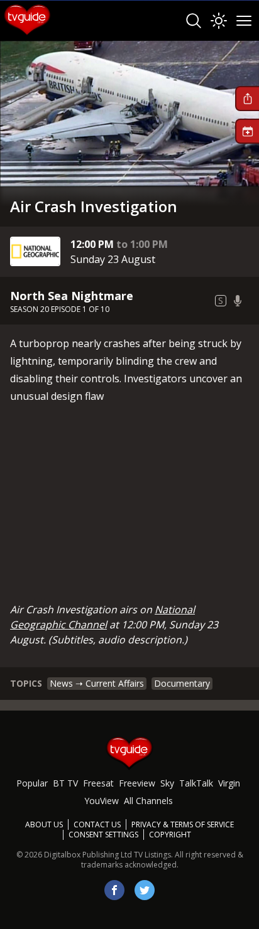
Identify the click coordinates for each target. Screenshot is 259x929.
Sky (167, 783)
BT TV (65, 783)
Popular (32, 783)
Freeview (137, 783)
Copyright (170, 834)
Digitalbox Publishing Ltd (88, 854)
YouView (101, 801)
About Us (44, 824)
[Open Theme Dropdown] (219, 21)
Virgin (229, 783)
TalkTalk (196, 783)
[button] (247, 98)
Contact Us (97, 824)
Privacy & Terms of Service (182, 824)
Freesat (98, 783)
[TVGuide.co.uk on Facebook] (114, 890)
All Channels (148, 801)
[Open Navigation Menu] (244, 21)
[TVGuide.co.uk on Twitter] (145, 890)
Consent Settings (103, 835)
